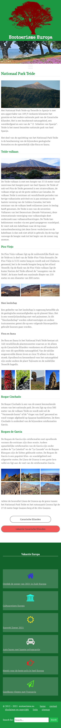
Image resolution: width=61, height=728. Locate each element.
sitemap (46, 709)
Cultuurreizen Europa (14, 605)
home (43, 706)
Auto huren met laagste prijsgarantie (21, 649)
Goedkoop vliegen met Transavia (19, 691)
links (35, 709)
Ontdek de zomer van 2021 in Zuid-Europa (24, 583)
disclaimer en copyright (17, 709)
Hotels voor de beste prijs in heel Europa (23, 670)
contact (53, 706)
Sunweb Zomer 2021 (13, 627)
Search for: (8, 719)
